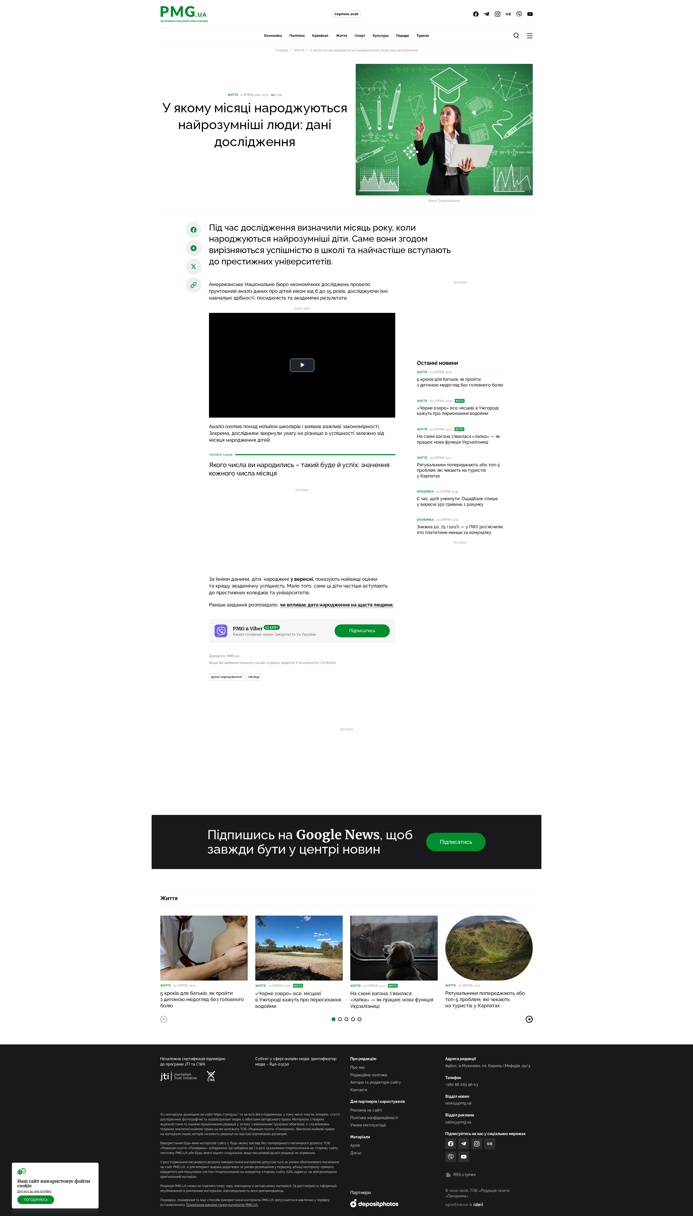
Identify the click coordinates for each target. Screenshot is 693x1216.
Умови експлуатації (368, 1125)
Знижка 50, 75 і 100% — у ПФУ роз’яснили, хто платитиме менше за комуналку (460, 529)
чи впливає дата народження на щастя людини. (337, 605)
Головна (281, 50)
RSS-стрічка (464, 1174)
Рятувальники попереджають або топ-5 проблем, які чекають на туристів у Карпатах (458, 470)
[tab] (333, 1019)
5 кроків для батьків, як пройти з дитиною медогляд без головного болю (460, 382)
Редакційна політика (368, 1075)
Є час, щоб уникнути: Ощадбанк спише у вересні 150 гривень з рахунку (457, 501)
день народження (226, 677)
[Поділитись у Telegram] (193, 248)
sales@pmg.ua (458, 1122)
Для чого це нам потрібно (34, 1191)
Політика (297, 36)
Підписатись (362, 630)
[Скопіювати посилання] (193, 285)
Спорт (360, 36)
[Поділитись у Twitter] (193, 266)
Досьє (356, 1153)
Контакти (358, 1090)
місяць (254, 677)
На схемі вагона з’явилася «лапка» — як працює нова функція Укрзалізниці (458, 439)
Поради (402, 36)
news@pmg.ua (458, 1103)
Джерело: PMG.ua (224, 656)
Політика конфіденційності (374, 1118)
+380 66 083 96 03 (461, 1084)
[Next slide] (529, 1019)
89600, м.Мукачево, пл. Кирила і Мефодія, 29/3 (487, 1066)
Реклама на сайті (366, 1110)
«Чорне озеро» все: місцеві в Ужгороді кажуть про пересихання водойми (458, 410)
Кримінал (320, 36)
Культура (380, 36)
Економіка (273, 36)
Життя (341, 36)
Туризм (423, 36)
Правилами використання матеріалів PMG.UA (222, 1205)
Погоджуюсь (36, 1200)
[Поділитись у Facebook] (193, 230)
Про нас (357, 1067)
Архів (355, 1145)
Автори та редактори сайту (375, 1082)
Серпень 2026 (346, 14)
